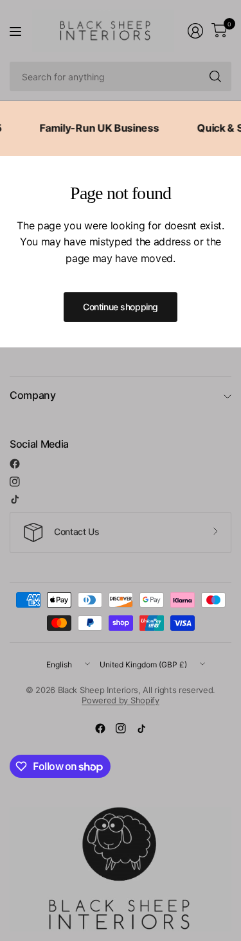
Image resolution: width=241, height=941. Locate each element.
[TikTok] (15, 499)
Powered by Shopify (120, 700)
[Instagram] (15, 482)
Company (33, 395)
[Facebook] (15, 464)
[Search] (215, 76)
